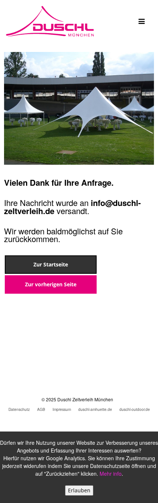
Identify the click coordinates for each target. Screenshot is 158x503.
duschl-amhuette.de (95, 409)
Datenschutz (19, 409)
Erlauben (79, 490)
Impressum (62, 409)
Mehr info (111, 473)
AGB (41, 409)
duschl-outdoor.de (134, 409)
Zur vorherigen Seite (50, 284)
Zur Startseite (50, 264)
